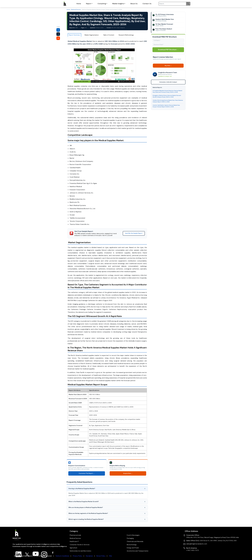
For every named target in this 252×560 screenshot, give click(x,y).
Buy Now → (168, 65)
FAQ (110, 556)
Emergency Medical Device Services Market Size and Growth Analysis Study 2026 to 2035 (167, 96)
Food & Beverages (133, 535)
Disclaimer (89, 556)
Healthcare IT (74, 541)
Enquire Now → (127, 473)
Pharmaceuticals (75, 535)
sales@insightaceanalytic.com (196, 544)
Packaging (130, 538)
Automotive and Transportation (137, 551)
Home (78, 4)
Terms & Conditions (62, 556)
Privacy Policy (77, 556)
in (58, 30)
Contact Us (147, 4)
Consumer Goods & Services (79, 545)
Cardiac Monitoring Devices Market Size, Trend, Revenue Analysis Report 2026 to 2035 (168, 101)
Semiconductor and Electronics (80, 551)
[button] (107, 488)
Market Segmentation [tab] (92, 35)
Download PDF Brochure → (168, 50)
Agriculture (73, 548)
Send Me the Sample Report (133, 233)
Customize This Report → (86, 473)
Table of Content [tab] (108, 35)
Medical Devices (76, 9)
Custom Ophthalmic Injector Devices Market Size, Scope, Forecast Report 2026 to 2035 (166, 106)
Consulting (102, 4)
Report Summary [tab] (74, 35)
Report (88, 4)
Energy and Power (133, 548)
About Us (133, 4)
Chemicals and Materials (135, 541)
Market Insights (118, 4)
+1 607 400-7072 (192, 550)
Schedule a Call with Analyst (168, 82)
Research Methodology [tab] (126, 35)
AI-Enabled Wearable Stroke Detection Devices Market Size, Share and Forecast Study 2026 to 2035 (167, 91)
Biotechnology (132, 545)
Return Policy (100, 556)
